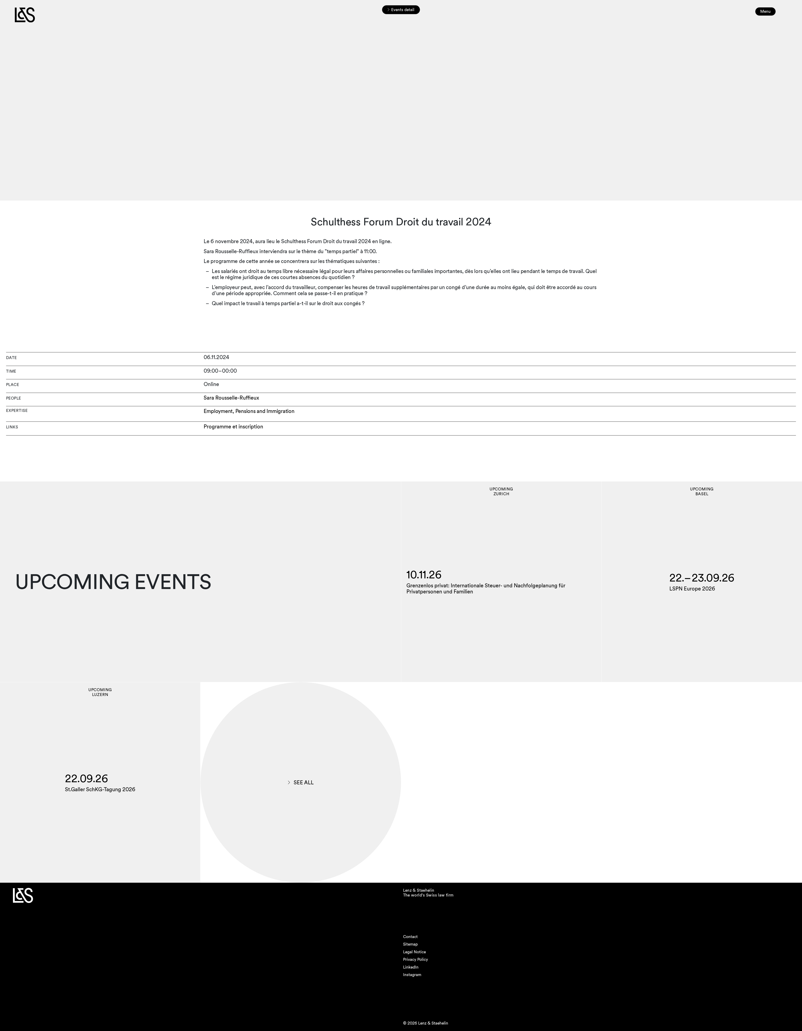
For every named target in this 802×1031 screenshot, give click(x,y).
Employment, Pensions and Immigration (249, 411)
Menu (765, 11)
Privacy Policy (415, 959)
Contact (410, 936)
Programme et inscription (233, 427)
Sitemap (410, 944)
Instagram (412, 974)
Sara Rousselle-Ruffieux (231, 398)
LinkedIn (411, 967)
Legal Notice (414, 952)
